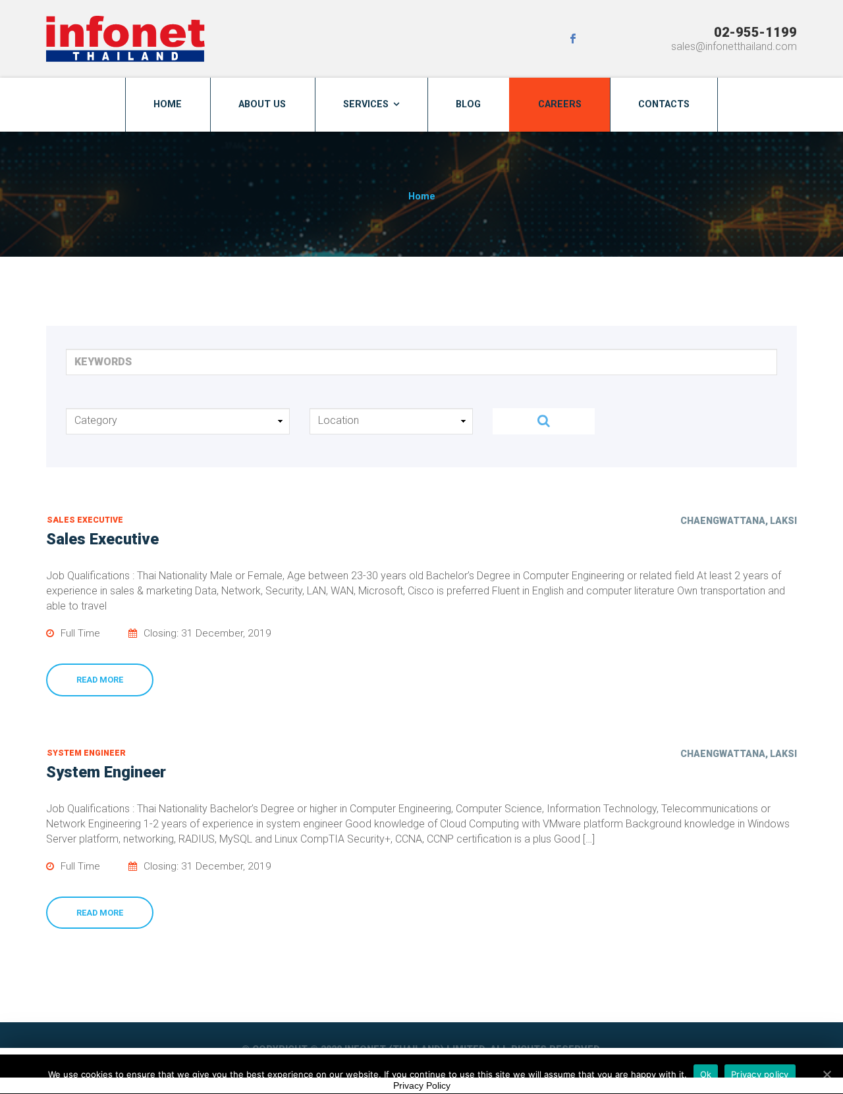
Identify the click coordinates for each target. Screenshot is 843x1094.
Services (366, 104)
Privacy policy (760, 1073)
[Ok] (826, 1074)
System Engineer (86, 753)
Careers (560, 104)
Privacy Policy (421, 1085)
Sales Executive (85, 520)
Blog (468, 104)
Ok (706, 1073)
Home (167, 104)
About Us (262, 104)
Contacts (664, 104)
